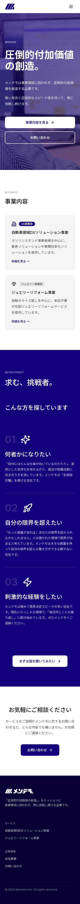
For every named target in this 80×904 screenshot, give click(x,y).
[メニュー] (71, 6)
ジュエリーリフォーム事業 (22, 838)
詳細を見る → (20, 261)
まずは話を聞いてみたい (37, 661)
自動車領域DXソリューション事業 (27, 830)
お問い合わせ (40, 138)
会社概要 (10, 858)
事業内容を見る (37, 122)
